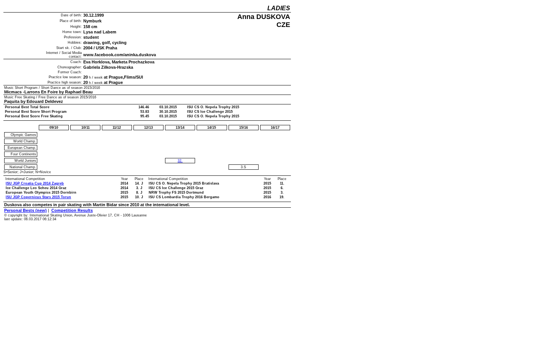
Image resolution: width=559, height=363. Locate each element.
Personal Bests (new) (25, 210)
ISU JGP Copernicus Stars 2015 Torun (38, 197)
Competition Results (72, 210)
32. (180, 161)
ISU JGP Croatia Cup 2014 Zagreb (35, 183)
